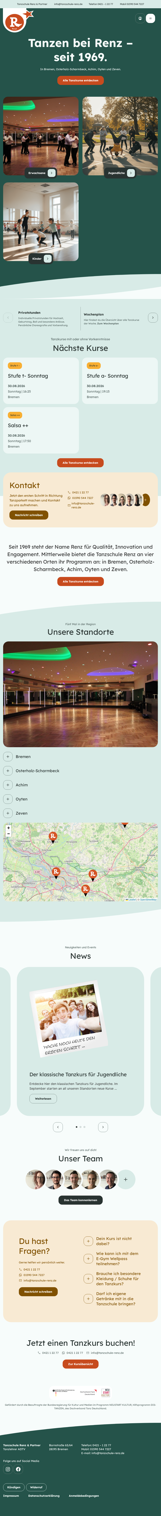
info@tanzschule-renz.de (40, 1280)
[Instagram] (8, 1469)
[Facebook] (18, 1469)
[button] (8, 318)
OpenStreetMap (148, 899)
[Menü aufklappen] (150, 18)
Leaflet (132, 899)
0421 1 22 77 (32, 1269)
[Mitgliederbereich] (140, 18)
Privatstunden (29, 313)
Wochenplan (94, 314)
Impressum (11, 1495)
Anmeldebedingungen (84, 1495)
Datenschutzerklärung (43, 1495)
